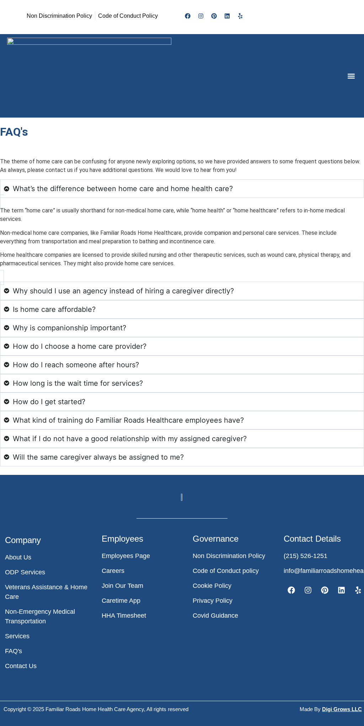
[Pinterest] (214, 16)
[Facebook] (187, 16)
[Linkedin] (227, 16)
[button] (351, 76)
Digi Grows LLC (342, 709)
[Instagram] (201, 16)
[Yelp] (240, 16)
